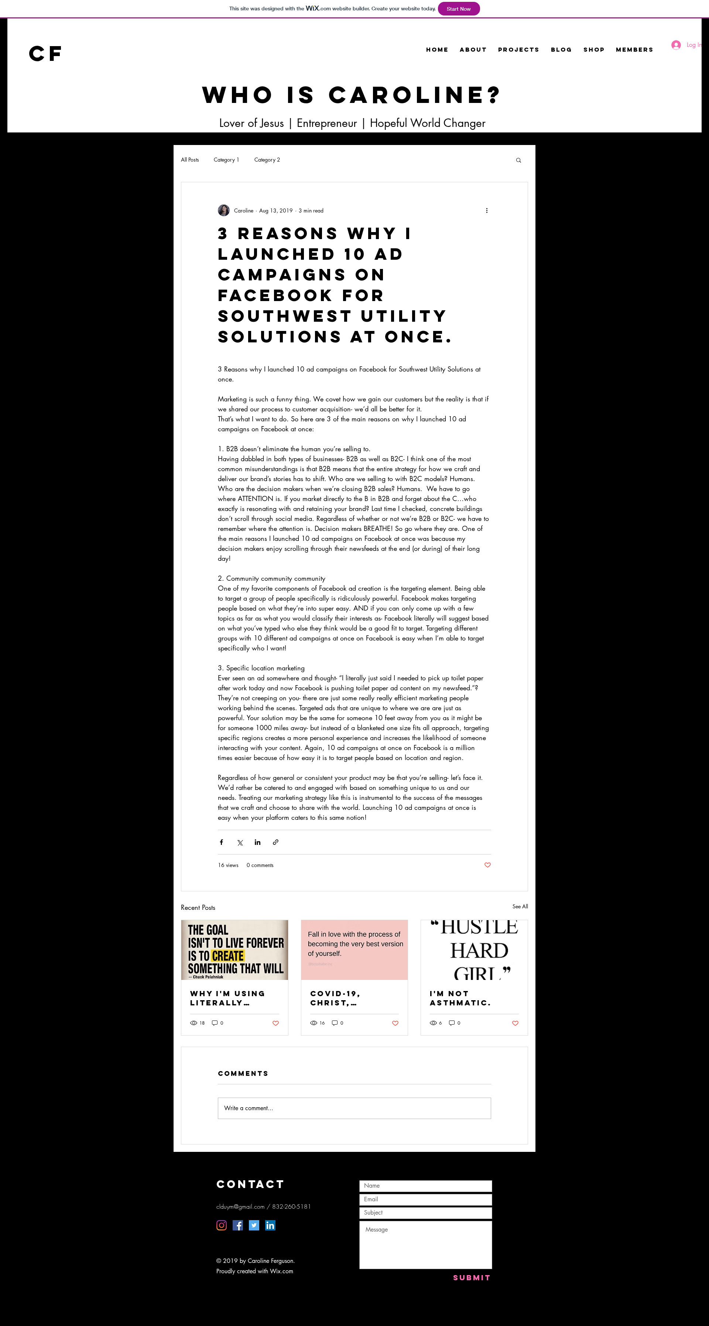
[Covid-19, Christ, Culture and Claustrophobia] (354, 950)
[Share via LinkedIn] (257, 842)
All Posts (190, 159)
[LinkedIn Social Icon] (270, 1225)
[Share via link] (275, 842)
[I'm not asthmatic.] (474, 950)
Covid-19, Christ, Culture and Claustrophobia (352, 998)
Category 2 (267, 159)
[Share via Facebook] (221, 842)
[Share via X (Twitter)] (239, 842)
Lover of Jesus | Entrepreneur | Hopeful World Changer (352, 122)
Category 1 (227, 159)
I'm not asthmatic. (461, 998)
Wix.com (281, 1271)
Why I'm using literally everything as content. (230, 998)
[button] (518, 160)
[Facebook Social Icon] (238, 1225)
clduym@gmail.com (240, 1206)
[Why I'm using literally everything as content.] (234, 950)
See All (520, 906)
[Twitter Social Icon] (254, 1225)
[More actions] (486, 210)
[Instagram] (221, 1225)
